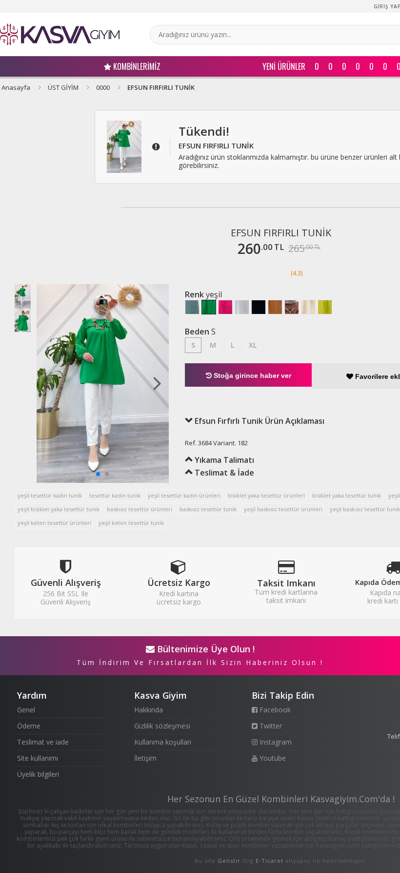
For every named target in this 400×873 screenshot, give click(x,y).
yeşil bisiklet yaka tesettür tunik (59, 509)
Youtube (272, 758)
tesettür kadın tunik (114, 495)
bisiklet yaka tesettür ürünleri (266, 495)
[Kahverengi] (291, 307)
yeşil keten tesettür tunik (131, 522)
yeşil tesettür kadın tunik (50, 495)
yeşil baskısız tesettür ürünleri (283, 509)
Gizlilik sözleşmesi (162, 725)
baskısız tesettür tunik (208, 509)
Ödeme (28, 725)
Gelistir (229, 860)
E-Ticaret (269, 860)
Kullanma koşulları (162, 742)
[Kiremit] (275, 307)
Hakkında (148, 709)
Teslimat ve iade (43, 742)
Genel (26, 709)
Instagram (275, 742)
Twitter (270, 725)
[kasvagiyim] (60, 34)
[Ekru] (242, 307)
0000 (103, 87)
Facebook (274, 709)
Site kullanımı (37, 758)
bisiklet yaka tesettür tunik (346, 495)
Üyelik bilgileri (38, 774)
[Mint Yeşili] (192, 307)
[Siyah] (258, 307)
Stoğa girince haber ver (251, 375)
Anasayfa (15, 87)
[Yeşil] (208, 307)
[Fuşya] (225, 307)
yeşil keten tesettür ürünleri (54, 522)
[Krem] (308, 307)
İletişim (145, 758)
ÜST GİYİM (63, 87)
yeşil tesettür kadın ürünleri (184, 495)
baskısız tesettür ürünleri (139, 509)
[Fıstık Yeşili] (325, 307)
